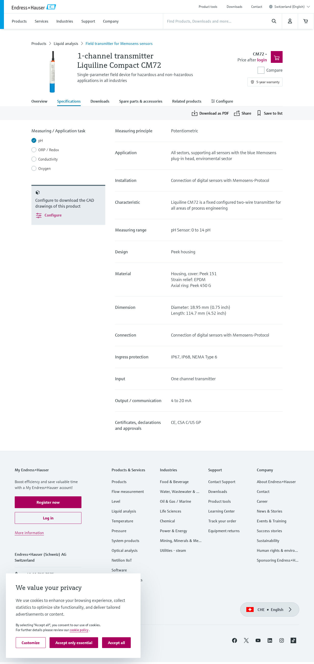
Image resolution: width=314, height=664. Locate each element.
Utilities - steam (173, 550)
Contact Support (221, 481)
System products (125, 540)
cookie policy (79, 630)
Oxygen (44, 168)
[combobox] (292, 6)
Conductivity (48, 159)
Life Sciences (170, 511)
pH (40, 140)
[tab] (41, 101)
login (262, 60)
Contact (256, 6)
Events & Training (271, 520)
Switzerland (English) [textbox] (290, 6)
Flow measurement (128, 491)
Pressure (119, 530)
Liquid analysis (66, 43)
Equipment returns (224, 530)
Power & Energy (173, 530)
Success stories (269, 530)
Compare (274, 70)
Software (119, 570)
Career (262, 501)
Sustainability (268, 540)
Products (38, 43)
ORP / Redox (48, 149)
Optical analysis (125, 550)
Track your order (222, 520)
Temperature (122, 520)
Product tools (208, 6)
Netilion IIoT (122, 560)
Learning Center (221, 511)
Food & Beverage (174, 481)
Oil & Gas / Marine (175, 501)
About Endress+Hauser (276, 481)
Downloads (234, 6)
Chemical (167, 520)
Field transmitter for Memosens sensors (119, 43)
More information (29, 532)
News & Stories (269, 511)
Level (116, 501)
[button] (48, 502)
